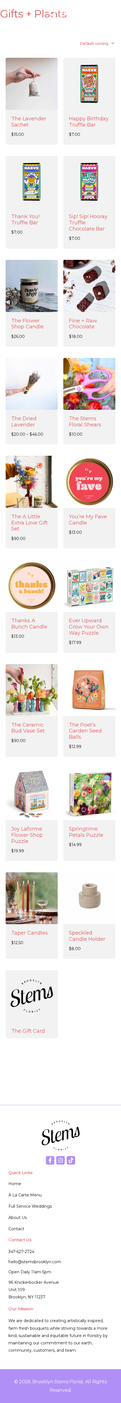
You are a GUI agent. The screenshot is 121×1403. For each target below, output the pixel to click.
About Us (17, 1217)
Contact (16, 1228)
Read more (32, 103)
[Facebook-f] (50, 1160)
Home (14, 1183)
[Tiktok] (71, 1160)
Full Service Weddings (30, 1206)
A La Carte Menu (25, 1195)
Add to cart (89, 103)
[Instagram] (60, 1160)
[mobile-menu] (105, 14)
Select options (31, 403)
